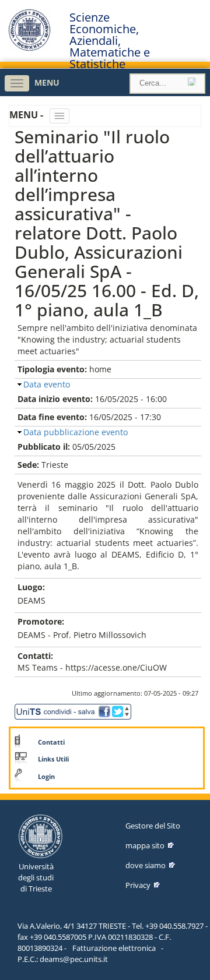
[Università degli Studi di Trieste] (29, 48)
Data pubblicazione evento (75, 432)
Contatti (51, 742)
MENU (47, 82)
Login (46, 777)
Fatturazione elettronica (114, 948)
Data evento (46, 384)
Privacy (137, 885)
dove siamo (145, 865)
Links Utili (53, 759)
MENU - (27, 114)
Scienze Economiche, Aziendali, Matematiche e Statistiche (109, 41)
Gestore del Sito (152, 825)
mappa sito (144, 845)
